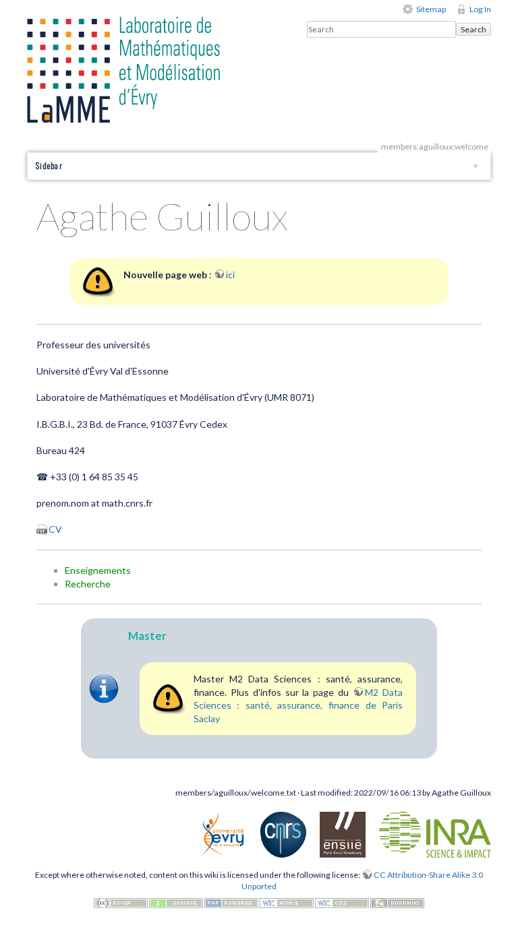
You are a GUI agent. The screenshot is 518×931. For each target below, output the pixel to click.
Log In (480, 9)
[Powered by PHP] (231, 902)
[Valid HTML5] (287, 902)
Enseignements (98, 570)
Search (473, 29)
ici (230, 274)
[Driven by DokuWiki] (397, 902)
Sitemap (431, 9)
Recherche (88, 583)
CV (55, 529)
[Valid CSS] (342, 902)
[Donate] (176, 902)
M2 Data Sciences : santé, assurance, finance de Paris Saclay (298, 705)
